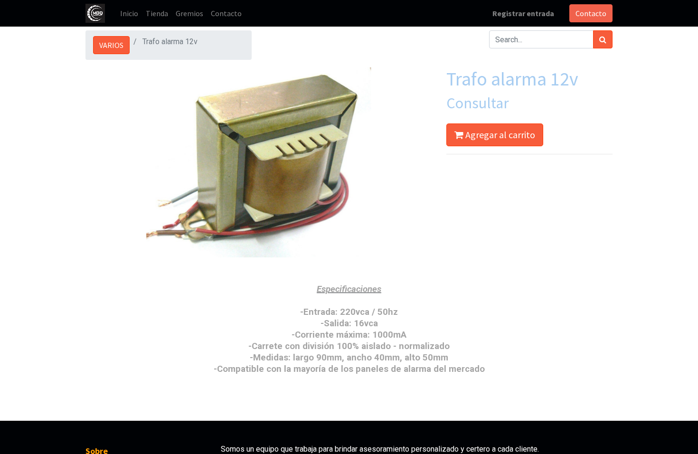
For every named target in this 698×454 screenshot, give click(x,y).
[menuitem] (129, 13)
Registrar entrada (523, 13)
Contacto (590, 13)
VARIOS (111, 45)
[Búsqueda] (603, 39)
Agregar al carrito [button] (499, 135)
